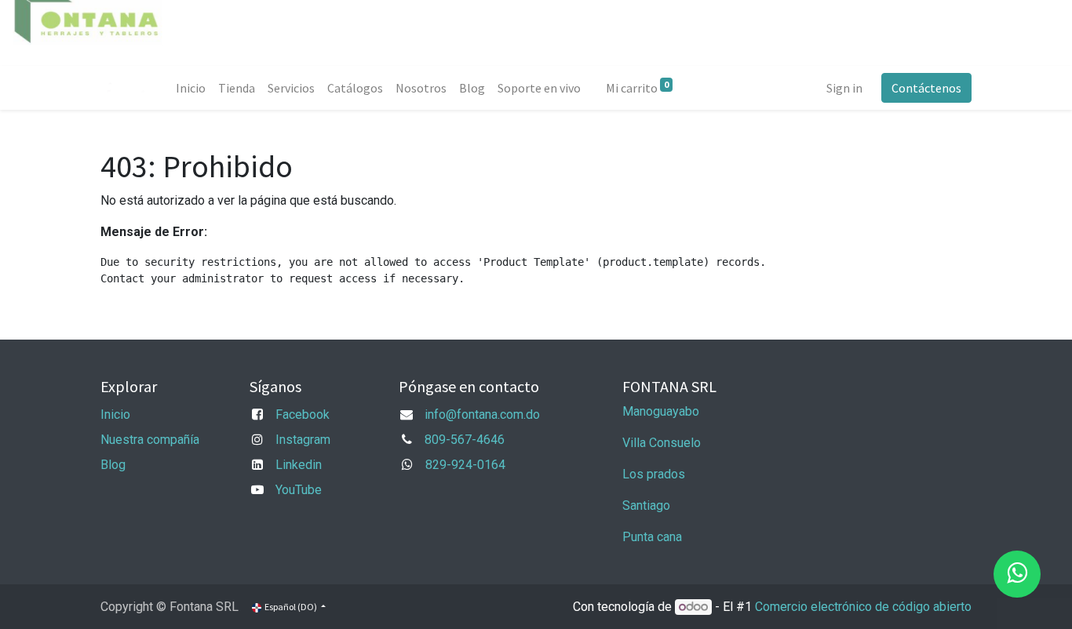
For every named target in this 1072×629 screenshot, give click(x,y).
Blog (113, 464)
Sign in (844, 88)
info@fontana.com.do (482, 414)
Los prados (653, 474)
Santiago (646, 505)
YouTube (298, 489)
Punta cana (653, 536)
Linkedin (298, 464)
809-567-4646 (465, 439)
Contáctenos (926, 88)
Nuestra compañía (149, 439)
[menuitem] (191, 88)
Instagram (302, 439)
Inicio (115, 414)
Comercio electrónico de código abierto (863, 606)
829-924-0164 (465, 464)
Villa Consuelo (661, 442)
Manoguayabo (660, 411)
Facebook (302, 414)
